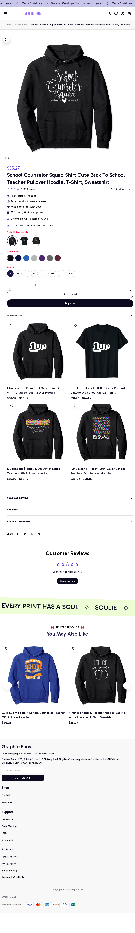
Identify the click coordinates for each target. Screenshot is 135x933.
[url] (21, 754)
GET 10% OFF (23, 777)
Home (8, 24)
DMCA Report (9, 897)
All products (21, 24)
